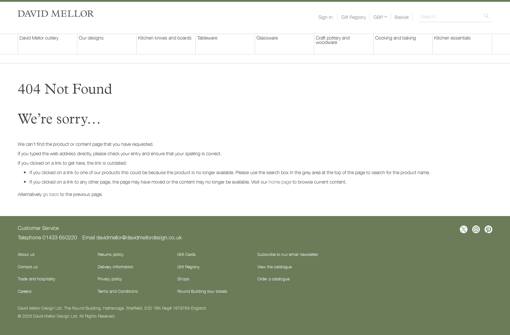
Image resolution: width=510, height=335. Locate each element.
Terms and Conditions (118, 291)
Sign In (325, 17)
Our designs (91, 37)
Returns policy (111, 254)
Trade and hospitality (36, 279)
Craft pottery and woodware (333, 39)
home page (280, 181)
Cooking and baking (395, 37)
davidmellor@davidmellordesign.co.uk (139, 237)
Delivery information (115, 266)
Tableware (207, 37)
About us (26, 254)
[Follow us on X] (464, 229)
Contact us (28, 266)
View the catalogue (274, 266)
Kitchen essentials (452, 37)
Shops (183, 279)
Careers (25, 291)
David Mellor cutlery (38, 37)
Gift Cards (186, 254)
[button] (380, 17)
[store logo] (56, 13)
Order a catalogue (273, 279)
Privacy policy (110, 279)
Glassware (267, 37)
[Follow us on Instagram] (476, 229)
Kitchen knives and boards (165, 37)
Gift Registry (353, 17)
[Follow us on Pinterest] (488, 229)
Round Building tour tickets (202, 291)
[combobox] (455, 16)
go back (51, 193)
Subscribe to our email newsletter (287, 254)
